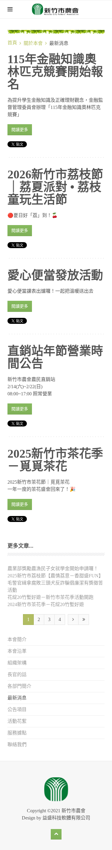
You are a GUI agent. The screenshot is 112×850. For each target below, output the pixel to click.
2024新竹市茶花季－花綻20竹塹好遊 (45, 604)
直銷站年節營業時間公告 (55, 357)
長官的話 (17, 674)
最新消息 (17, 697)
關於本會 (33, 43)
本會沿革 (17, 651)
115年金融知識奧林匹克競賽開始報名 (55, 71)
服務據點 (17, 732)
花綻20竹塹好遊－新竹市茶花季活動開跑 (50, 597)
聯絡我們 (17, 744)
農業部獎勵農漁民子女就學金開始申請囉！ (52, 568)
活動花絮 (17, 721)
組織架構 (17, 662)
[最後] (83, 619)
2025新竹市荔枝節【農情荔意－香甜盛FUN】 (55, 575)
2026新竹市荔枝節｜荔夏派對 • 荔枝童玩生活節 (55, 187)
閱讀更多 (19, 130)
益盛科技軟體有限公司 (66, 817)
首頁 (12, 42)
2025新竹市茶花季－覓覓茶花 (55, 460)
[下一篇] (73, 619)
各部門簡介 (19, 686)
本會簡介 (17, 639)
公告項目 (17, 709)
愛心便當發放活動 (55, 275)
